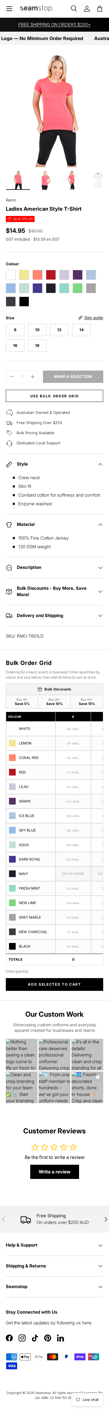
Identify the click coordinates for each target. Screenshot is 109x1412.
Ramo (11, 200)
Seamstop (43, 1393)
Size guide (93, 317)
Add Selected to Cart (54, 984)
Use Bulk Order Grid (54, 396)
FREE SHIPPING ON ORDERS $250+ (54, 24)
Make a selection (73, 376)
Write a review (55, 1172)
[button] (99, 8)
